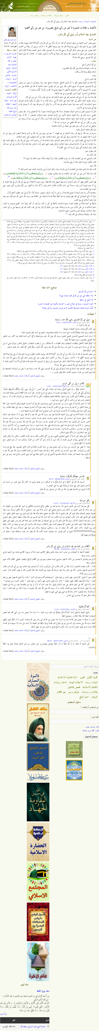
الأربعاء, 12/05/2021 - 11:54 (64, 609)
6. (93, 268)
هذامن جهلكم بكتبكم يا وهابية (72, 476)
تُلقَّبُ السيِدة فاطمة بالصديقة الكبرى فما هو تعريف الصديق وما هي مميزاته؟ (67, 308)
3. (93, 251)
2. (93, 248)
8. (93, 274)
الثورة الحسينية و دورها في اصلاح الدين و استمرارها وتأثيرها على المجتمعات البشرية (65, 304)
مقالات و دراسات (46, 15)
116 (61, 271)
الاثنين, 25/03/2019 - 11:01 (56, 386)
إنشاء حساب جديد (20, 376)
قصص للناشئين (74, 687)
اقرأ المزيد (3, 1014)
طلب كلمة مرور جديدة (90, 730)
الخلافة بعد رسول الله (11, 106)
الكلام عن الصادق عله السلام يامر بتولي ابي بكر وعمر (68, 546)
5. (93, 266)
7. (93, 271)
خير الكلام (61, 692)
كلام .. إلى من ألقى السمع (73, 383)
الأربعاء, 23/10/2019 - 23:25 (64, 503)
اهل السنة (13, 100)
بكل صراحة (85, 500)
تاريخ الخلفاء (12, 111)
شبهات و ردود (34, 15)
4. (93, 254)
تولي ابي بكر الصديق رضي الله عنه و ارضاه (72, 319)
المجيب (67, 15)
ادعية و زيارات (58, 15)
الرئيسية (93, 21)
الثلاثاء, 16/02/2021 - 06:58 (65, 549)
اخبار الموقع (84, 697)
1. (93, 221)
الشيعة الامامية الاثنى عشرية (11, 71)
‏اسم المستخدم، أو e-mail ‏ (89, 707)
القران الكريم (88, 266)
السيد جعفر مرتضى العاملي (10, 40)
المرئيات (94, 697)
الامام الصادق (11, 97)
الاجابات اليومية (76, 682)
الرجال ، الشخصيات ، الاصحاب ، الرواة (10, 82)
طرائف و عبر (73, 692)
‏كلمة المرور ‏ (94, 717)
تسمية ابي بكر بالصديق (85, 291)
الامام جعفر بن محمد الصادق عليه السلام (11, 63)
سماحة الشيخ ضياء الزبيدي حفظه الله (33, 1026)
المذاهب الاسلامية (10, 115)
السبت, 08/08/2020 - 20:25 (59, 479)
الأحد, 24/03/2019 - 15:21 (66, 322)
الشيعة (9, 93)
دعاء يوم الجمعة (43, 991)
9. (93, 277)
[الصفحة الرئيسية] (49, 11)
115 (61, 266)
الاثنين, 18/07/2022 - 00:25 (57, 641)
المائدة (79, 266)
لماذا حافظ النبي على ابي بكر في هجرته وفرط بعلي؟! (76, 295)
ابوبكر (14, 93)
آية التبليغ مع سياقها (86, 300)
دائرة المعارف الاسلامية (67, 677)
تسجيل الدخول (35, 376)
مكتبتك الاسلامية (90, 687)
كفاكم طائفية (84, 607)
